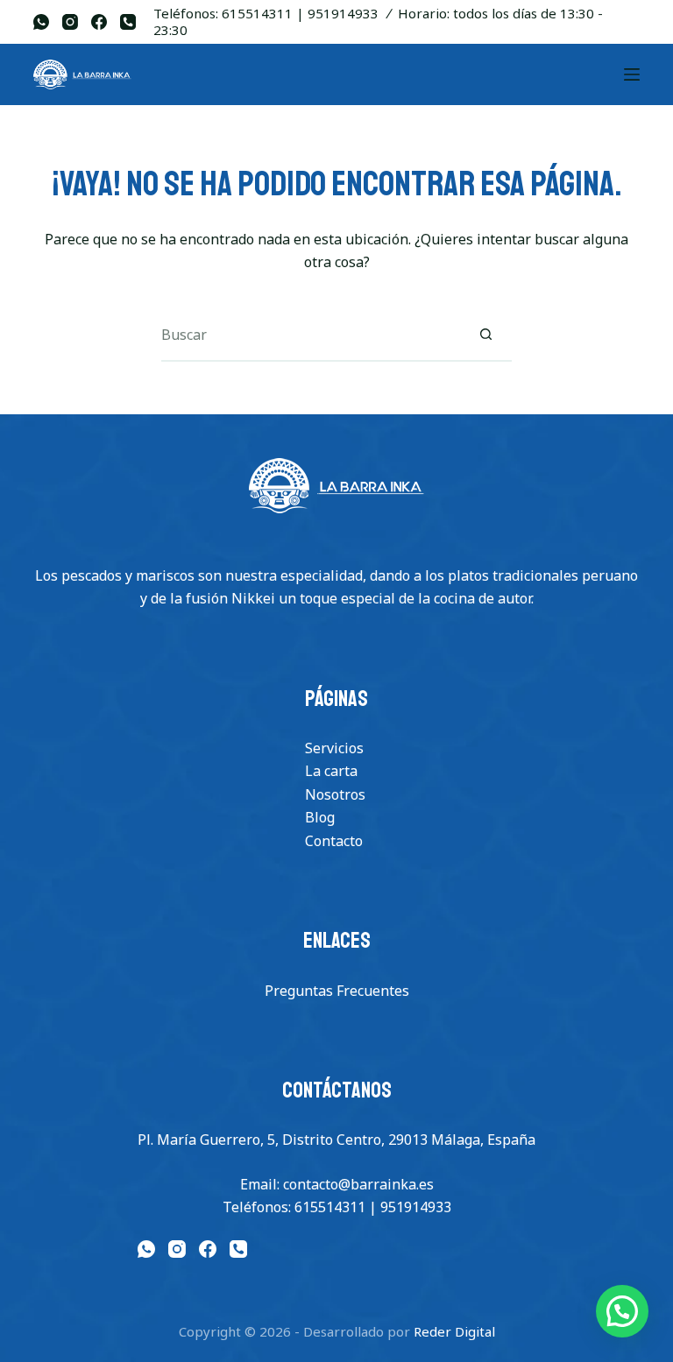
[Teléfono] (128, 22)
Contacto (334, 840)
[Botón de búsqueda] (485, 335)
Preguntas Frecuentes (337, 990)
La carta (331, 770)
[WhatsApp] (41, 22)
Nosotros (335, 794)
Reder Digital (454, 1331)
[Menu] (632, 74)
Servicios (334, 748)
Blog (320, 817)
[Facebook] (99, 22)
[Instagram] (70, 22)
